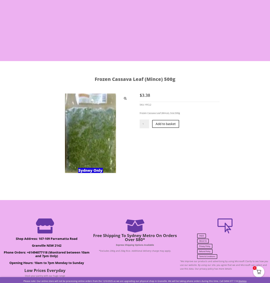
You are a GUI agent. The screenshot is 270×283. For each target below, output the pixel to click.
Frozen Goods (158, 43)
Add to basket (166, 124)
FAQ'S (201, 236)
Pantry (61, 43)
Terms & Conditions (207, 256)
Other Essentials (188, 43)
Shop (47, 43)
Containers (218, 43)
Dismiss (242, 281)
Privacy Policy (204, 246)
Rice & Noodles (102, 43)
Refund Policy (204, 251)
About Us (203, 241)
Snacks (79, 43)
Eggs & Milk (131, 43)
